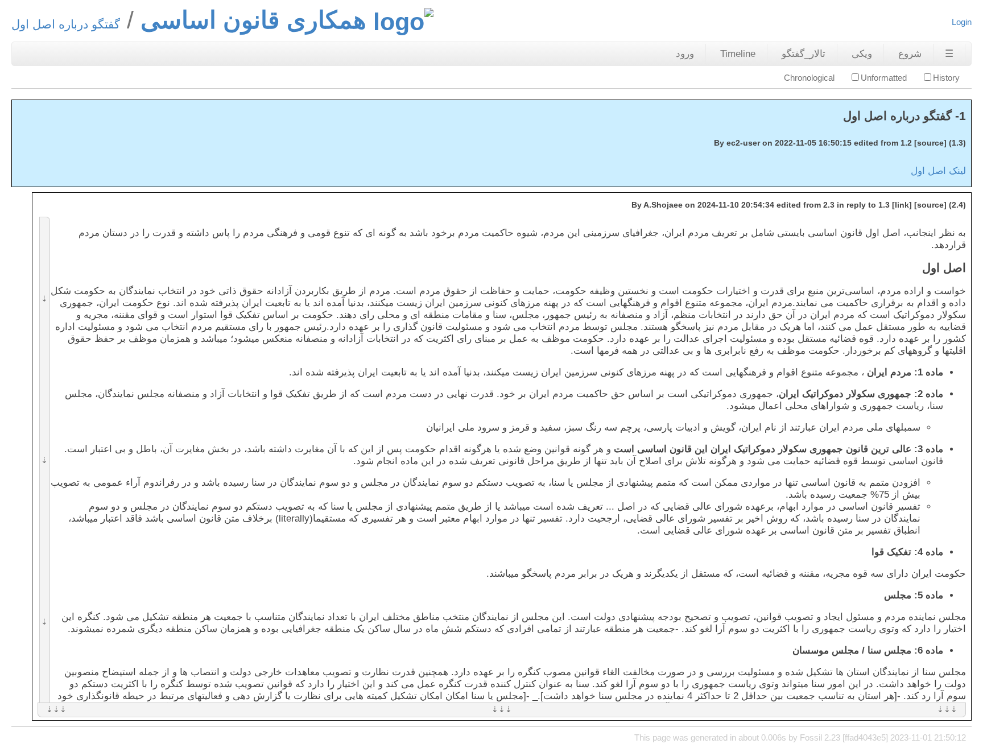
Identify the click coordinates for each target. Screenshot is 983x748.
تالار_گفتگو (803, 53)
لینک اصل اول (938, 171)
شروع (910, 53)
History (946, 77)
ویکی (862, 53)
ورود (685, 53)
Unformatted (884, 77)
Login (962, 22)
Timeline (737, 53)
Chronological (809, 77)
